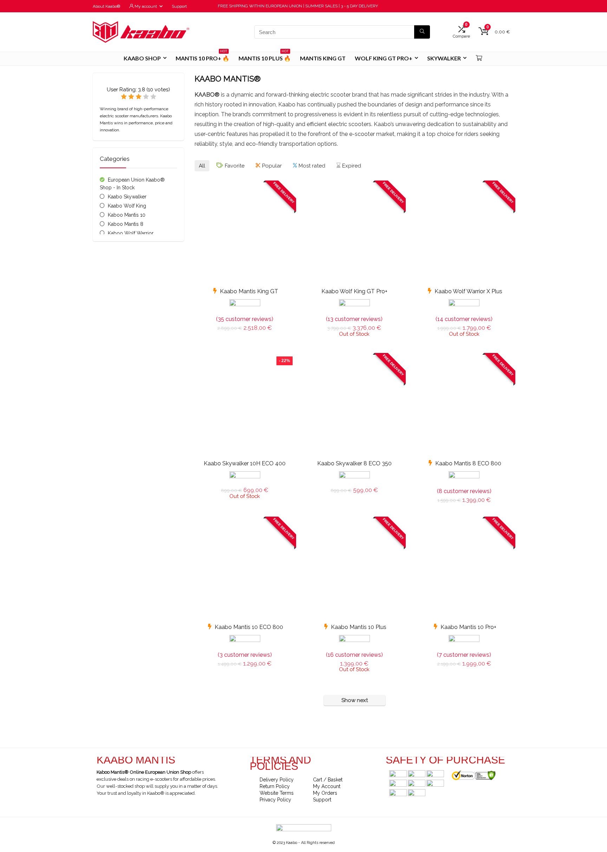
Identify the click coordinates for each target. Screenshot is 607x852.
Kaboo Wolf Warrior (131, 233)
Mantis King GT (323, 58)
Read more (354, 343)
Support (179, 6)
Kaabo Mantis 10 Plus (358, 627)
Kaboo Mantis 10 (126, 215)
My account (145, 6)
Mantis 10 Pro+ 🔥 (202, 56)
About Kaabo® (106, 6)
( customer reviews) (244, 319)
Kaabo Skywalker (127, 196)
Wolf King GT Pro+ (383, 58)
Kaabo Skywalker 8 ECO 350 (354, 463)
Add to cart (245, 335)
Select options (354, 497)
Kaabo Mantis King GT (249, 291)
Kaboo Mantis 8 (125, 224)
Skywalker (444, 58)
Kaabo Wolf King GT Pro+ (354, 291)
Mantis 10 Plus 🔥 (265, 56)
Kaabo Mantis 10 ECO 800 (249, 627)
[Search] (422, 32)
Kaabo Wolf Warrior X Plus (468, 291)
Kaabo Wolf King (127, 206)
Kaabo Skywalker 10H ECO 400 (245, 463)
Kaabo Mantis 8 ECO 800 (468, 463)
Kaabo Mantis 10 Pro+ (468, 627)
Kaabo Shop (142, 58)
